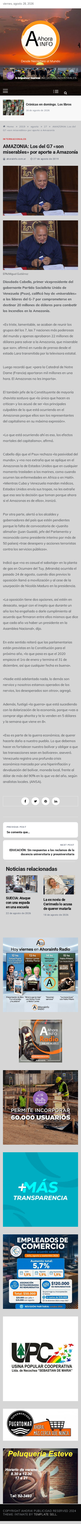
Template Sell (45, 1514)
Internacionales (14, 139)
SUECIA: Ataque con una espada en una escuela (18, 902)
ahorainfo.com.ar (16, 159)
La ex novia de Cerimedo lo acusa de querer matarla (57, 904)
